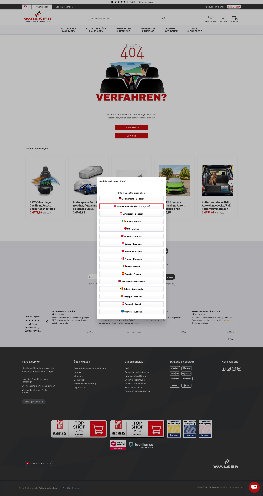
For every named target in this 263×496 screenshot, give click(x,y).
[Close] (162, 181)
